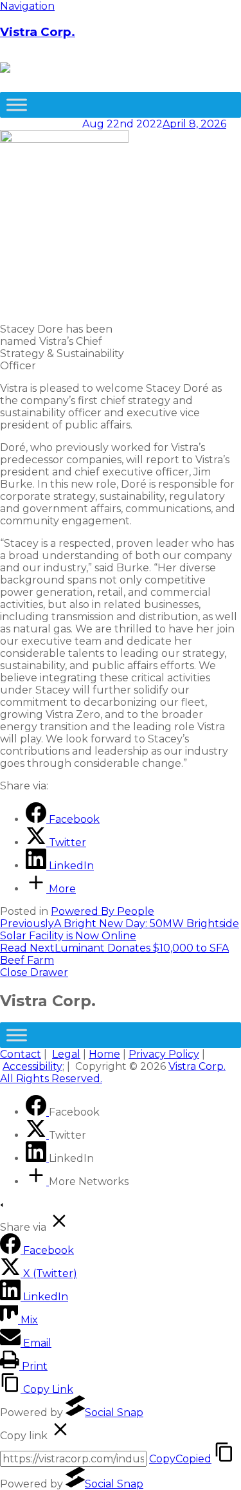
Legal (66, 1054)
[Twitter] (37, 1135)
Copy (180, 1459)
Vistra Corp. (37, 31)
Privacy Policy (164, 1054)
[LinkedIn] (37, 1158)
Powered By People (102, 911)
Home (104, 1054)
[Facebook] (37, 1112)
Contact (20, 1054)
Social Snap (114, 1412)
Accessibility (32, 1066)
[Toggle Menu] (16, 104)
